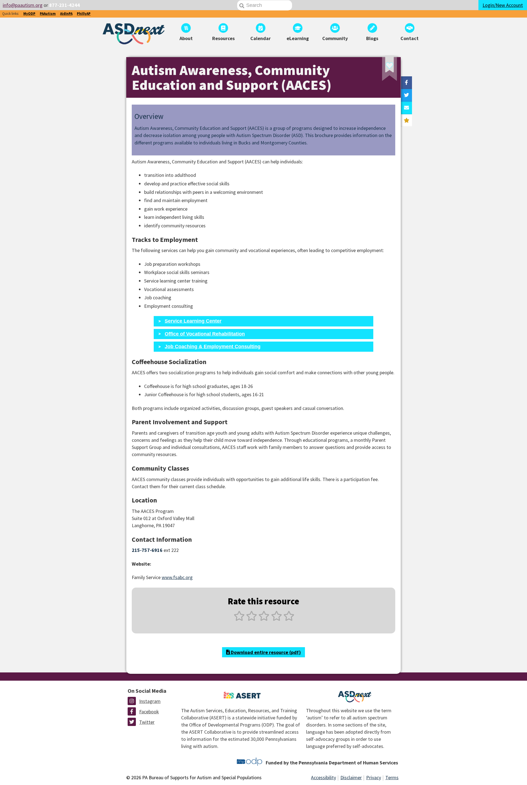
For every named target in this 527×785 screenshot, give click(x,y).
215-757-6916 (147, 550)
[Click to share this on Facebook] (406, 82)
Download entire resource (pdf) (265, 652)
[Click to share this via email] (406, 108)
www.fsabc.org (177, 577)
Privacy (373, 777)
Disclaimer (351, 777)
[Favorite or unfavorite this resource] (382, 70)
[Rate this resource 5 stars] (288, 619)
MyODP (29, 13)
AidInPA (66, 13)
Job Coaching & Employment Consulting (212, 346)
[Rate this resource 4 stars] (276, 619)
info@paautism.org (23, 5)
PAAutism (48, 13)
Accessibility (323, 777)
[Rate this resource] (406, 120)
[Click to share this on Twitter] (406, 95)
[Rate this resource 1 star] (239, 619)
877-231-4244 (64, 5)
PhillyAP (84, 13)
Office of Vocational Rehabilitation (205, 334)
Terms (392, 777)
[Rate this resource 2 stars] (251, 619)
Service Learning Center (193, 321)
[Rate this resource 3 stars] (264, 619)
